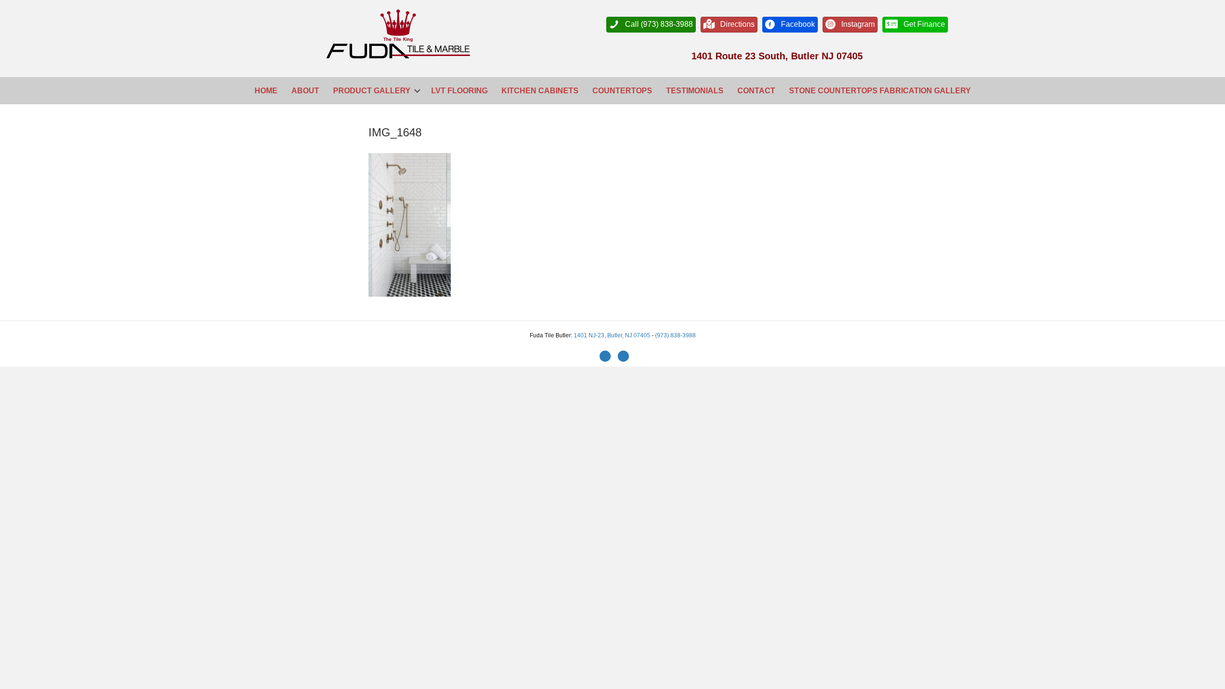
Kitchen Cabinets (540, 91)
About (305, 91)
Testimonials (695, 91)
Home (266, 91)
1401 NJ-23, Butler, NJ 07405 (613, 335)
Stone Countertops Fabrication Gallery (880, 91)
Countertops (622, 91)
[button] (417, 91)
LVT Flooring (459, 91)
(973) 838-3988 (675, 335)
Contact (756, 91)
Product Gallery (372, 91)
